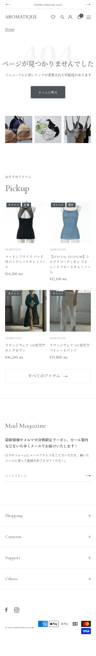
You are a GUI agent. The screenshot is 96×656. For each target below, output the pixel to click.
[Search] (62, 17)
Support (12, 557)
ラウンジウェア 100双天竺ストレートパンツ (70, 348)
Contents (13, 536)
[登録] (88, 476)
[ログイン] (70, 17)
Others (11, 579)
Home (9, 29)
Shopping (14, 515)
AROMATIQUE (13, 249)
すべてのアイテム (44, 376)
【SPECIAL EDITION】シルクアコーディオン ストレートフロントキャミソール (70, 264)
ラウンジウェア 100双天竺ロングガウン (25, 348)
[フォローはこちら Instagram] (16, 610)
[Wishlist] (53, 17)
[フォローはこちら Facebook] (6, 610)
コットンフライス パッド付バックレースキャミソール (25, 262)
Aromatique (58, 249)
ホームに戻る (48, 92)
